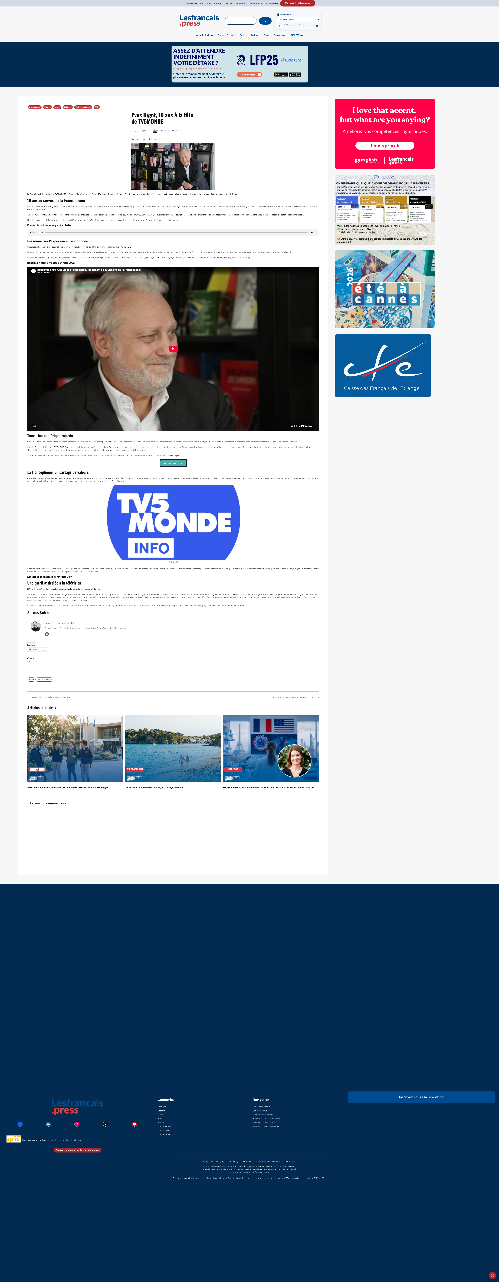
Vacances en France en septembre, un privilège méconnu (154, 787)
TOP (97, 107)
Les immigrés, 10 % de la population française (50, 697)
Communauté (34, 107)
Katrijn (201, 605)
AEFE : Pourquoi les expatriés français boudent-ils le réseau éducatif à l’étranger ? (68, 787)
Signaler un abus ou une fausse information (77, 1150)
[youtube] (134, 1124)
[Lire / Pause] (279, 26)
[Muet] (308, 26)
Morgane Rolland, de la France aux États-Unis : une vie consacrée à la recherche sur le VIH (268, 787)
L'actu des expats (44, 679)
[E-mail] (47, 634)
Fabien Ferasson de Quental (169, 130)
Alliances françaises (176, 220)
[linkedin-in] (48, 1124)
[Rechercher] (265, 21)
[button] (492, 1275)
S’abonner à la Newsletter (297, 3)
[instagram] (76, 1124)
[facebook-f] (20, 1124)
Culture (47, 107)
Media (57, 107)
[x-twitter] (105, 1124)
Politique (67, 107)
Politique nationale (83, 107)
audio (31, 679)
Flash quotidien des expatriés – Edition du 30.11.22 (293, 697)
